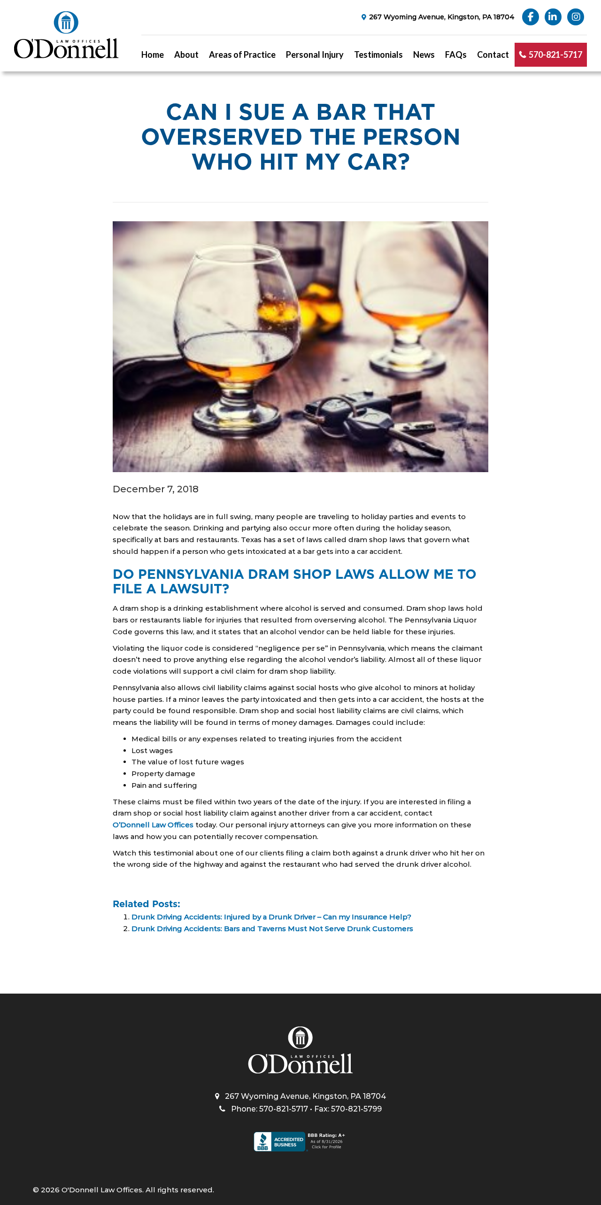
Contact (493, 54)
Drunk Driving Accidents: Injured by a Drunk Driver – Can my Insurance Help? (271, 916)
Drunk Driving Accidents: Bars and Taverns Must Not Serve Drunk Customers (272, 928)
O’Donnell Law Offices (153, 824)
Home (152, 54)
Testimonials (378, 54)
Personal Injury (315, 54)
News (424, 54)
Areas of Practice (242, 54)
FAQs (456, 54)
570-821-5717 (555, 54)
